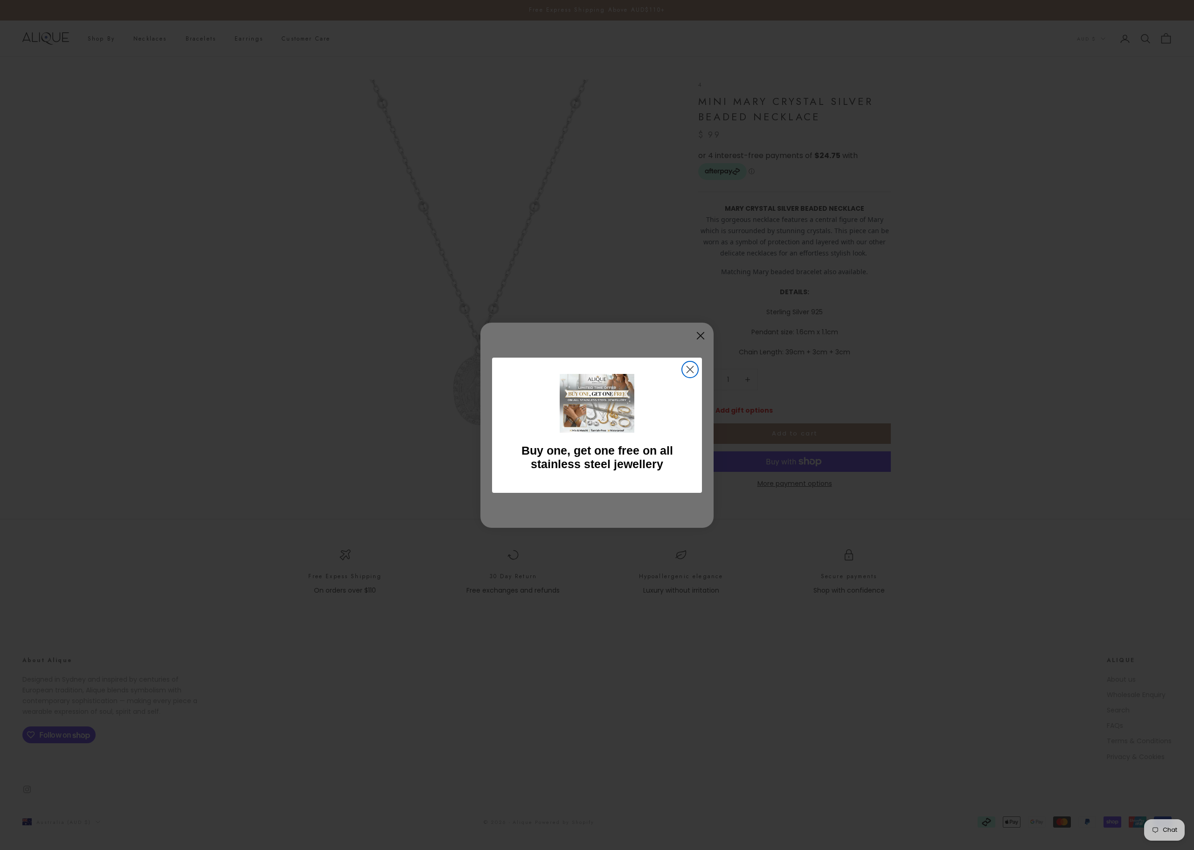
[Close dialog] (690, 369)
